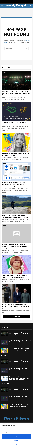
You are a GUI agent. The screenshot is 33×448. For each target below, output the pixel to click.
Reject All (16, 444)
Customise (16, 440)
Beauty (5, 134)
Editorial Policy (26, 2)
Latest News (6, 67)
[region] (16, 435)
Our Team (10, 2)
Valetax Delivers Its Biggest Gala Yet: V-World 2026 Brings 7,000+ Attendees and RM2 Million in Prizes (16, 93)
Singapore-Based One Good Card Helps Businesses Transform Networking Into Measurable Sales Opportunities (13, 184)
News (4, 72)
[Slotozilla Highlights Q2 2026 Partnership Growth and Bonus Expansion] (16, 111)
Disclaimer (4, 2)
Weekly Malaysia (16, 6)
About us (15, 2)
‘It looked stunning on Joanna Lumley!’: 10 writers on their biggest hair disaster (14, 276)
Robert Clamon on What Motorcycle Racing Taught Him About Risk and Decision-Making (15, 216)
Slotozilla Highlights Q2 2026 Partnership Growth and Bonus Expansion (14, 123)
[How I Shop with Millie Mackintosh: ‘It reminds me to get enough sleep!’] (16, 142)
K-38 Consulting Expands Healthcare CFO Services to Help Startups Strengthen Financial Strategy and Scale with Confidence (15, 246)
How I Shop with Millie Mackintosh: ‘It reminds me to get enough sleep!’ (15, 154)
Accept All (16, 436)
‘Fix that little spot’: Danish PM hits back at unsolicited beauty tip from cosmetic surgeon (15, 305)
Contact (19, 2)
